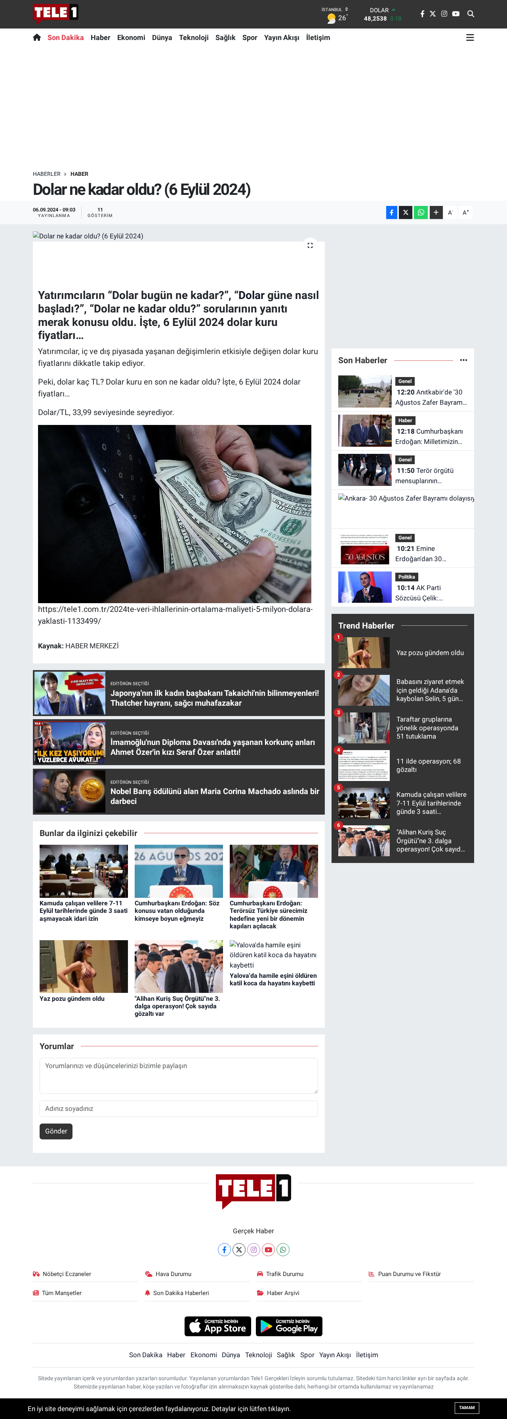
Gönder (56, 1131)
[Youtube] (268, 1249)
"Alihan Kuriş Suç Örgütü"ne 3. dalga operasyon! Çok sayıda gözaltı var (177, 1006)
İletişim (318, 37)
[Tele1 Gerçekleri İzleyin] (55, 14)
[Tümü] (463, 360)
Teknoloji (194, 37)
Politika (406, 577)
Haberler (47, 174)
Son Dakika (66, 37)
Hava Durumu (173, 1274)
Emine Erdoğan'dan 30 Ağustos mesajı (418, 554)
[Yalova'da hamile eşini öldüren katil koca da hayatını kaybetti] (274, 954)
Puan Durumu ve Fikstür (409, 1274)
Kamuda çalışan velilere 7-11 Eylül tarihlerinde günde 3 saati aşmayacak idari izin (84, 910)
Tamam (467, 1407)
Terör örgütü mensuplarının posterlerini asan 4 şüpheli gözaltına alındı (429, 476)
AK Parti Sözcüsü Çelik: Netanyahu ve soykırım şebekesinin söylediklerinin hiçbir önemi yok (429, 593)
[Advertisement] (253, 108)
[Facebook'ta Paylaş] (391, 212)
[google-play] (289, 1326)
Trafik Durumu (284, 1274)
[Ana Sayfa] (38, 37)
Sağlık (225, 37)
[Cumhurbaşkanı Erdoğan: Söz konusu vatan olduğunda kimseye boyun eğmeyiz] (179, 871)
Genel (405, 381)
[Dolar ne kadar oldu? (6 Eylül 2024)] (179, 236)
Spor (249, 37)
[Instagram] (253, 1249)
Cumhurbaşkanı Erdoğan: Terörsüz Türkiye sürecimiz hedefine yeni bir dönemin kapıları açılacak (268, 914)
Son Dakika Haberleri (181, 1293)
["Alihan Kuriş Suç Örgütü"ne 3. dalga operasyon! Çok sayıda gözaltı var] (179, 966)
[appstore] (218, 1326)
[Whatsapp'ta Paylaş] (421, 212)
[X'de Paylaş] (405, 212)
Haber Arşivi (283, 1293)
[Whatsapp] (283, 1249)
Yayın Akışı (281, 37)
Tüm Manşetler (62, 1293)
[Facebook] (224, 1249)
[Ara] (470, 14)
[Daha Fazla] (436, 212)
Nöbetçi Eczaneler (67, 1274)
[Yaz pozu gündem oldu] (84, 966)
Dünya (162, 37)
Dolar (251, 295)
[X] (239, 1249)
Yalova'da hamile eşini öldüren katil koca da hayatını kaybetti (273, 979)
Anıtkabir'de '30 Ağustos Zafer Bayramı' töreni (430, 398)
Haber (101, 37)
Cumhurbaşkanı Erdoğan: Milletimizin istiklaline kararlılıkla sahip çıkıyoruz (429, 437)
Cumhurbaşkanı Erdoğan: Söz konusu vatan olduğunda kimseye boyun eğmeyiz (177, 910)
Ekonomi (131, 37)
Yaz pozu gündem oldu (72, 998)
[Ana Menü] (470, 37)
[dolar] (174, 513)
